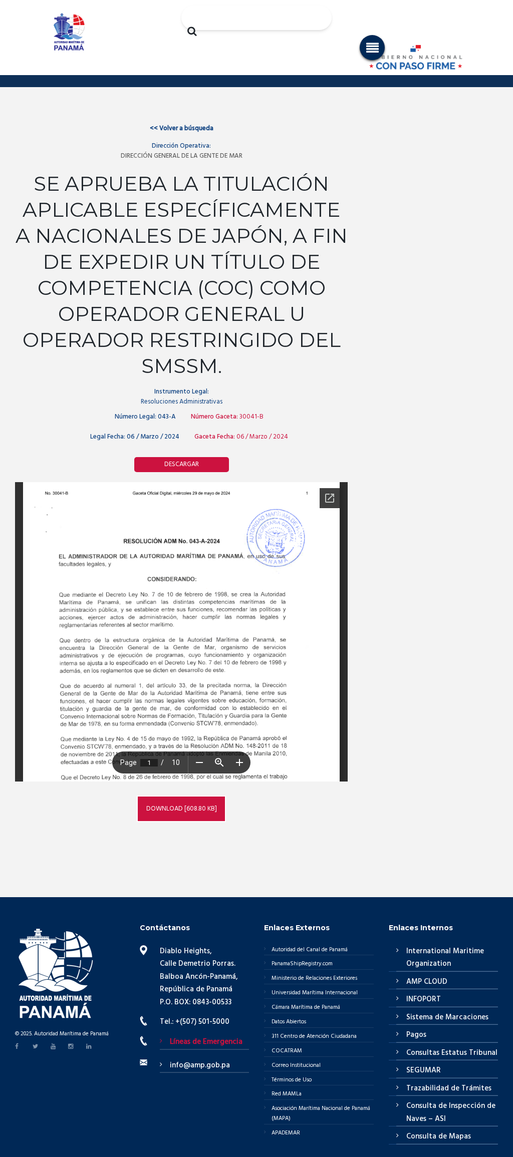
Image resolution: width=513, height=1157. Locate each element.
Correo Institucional (296, 1065)
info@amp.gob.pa (200, 1065)
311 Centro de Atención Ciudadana (314, 1036)
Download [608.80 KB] (181, 809)
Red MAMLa (287, 1093)
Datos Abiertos (289, 1021)
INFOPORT (423, 999)
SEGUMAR (423, 1070)
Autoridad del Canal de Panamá (310, 949)
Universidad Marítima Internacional (315, 992)
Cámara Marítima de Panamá (306, 1007)
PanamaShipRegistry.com (302, 963)
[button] (372, 47)
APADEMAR (286, 1132)
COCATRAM (287, 1050)
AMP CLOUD (426, 982)
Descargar (181, 464)
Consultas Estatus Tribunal (451, 1053)
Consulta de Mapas (438, 1136)
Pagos (416, 1035)
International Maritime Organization (445, 957)
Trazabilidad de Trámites (448, 1088)
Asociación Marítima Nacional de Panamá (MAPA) (321, 1113)
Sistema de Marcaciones (447, 1017)
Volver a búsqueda (181, 128)
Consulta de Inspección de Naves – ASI (450, 1112)
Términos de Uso (292, 1079)
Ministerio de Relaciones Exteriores (314, 978)
